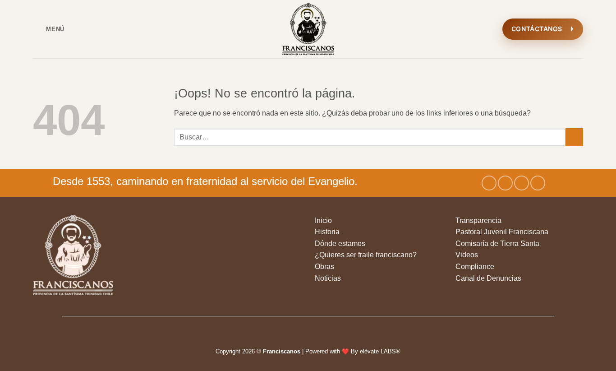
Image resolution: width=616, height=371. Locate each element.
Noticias (328, 278)
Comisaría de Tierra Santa (497, 243)
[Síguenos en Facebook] (489, 183)
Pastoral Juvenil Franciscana (501, 232)
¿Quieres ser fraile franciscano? (366, 255)
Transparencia (478, 220)
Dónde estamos (340, 243)
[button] (48, 29)
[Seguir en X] (521, 183)
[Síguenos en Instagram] (505, 183)
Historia (327, 232)
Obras (324, 266)
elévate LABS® (380, 351)
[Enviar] (574, 137)
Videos (466, 255)
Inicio (323, 220)
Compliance (474, 266)
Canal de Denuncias (488, 278)
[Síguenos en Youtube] (537, 183)
